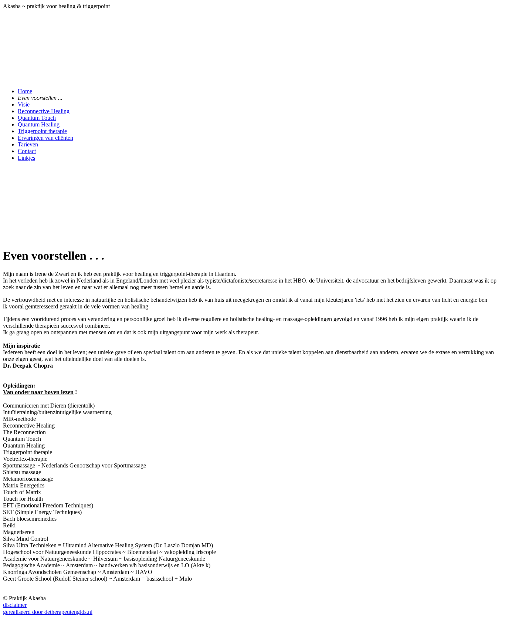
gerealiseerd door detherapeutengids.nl (47, 612)
